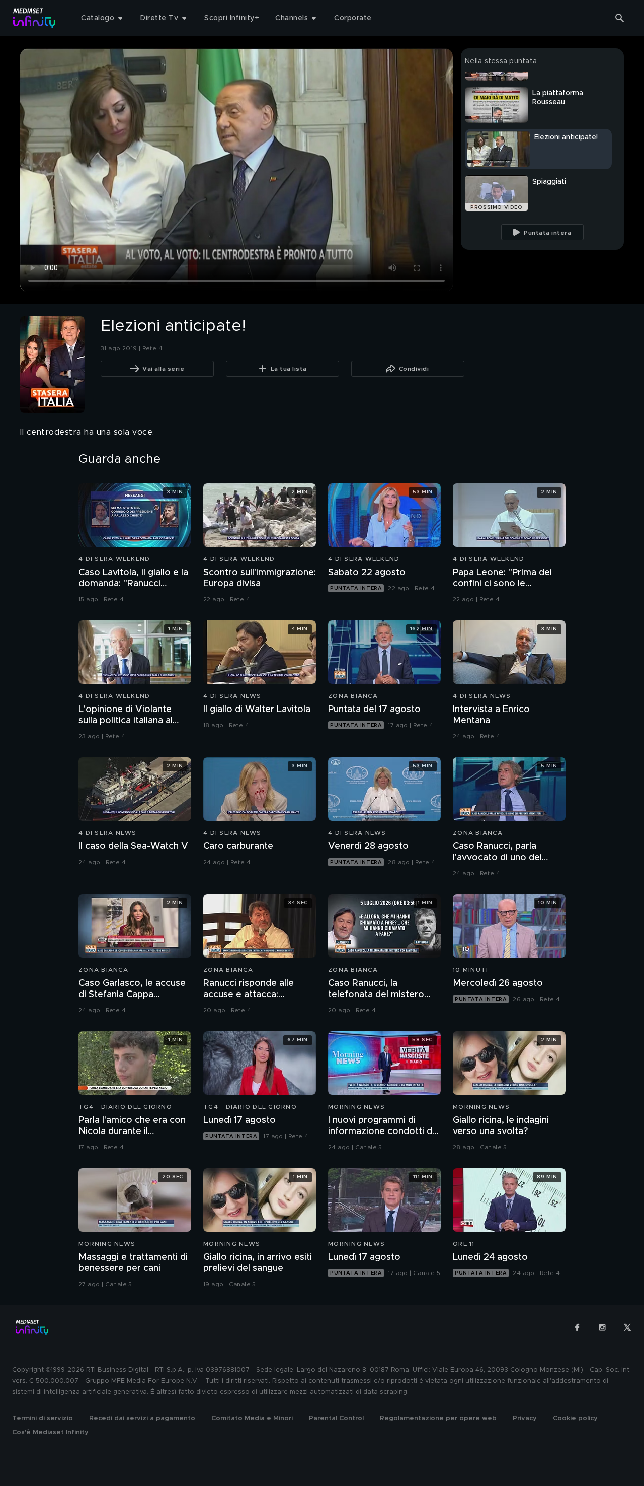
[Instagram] (602, 1327)
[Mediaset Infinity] (34, 18)
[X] (627, 1327)
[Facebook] (577, 1327)
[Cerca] (620, 18)
